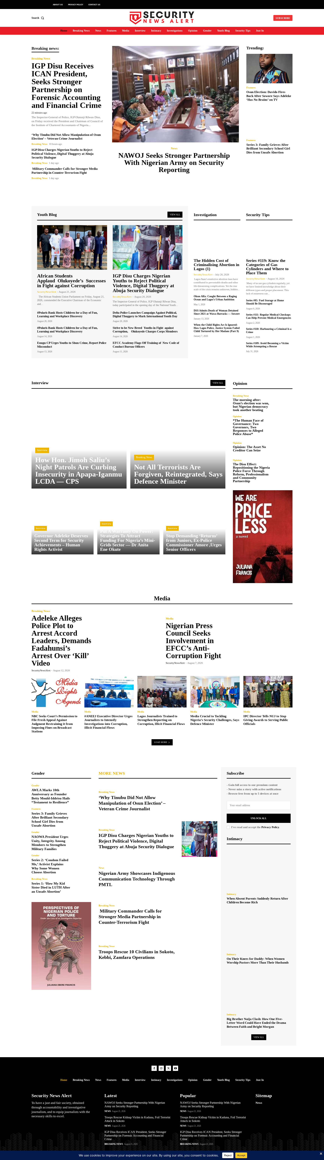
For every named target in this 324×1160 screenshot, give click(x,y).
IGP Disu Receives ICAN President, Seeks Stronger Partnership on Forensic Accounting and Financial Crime (66, 86)
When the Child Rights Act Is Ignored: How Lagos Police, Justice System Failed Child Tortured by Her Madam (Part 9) (217, 328)
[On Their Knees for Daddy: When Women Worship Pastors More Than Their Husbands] (259, 929)
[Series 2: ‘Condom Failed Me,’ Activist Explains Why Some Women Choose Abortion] (82, 863)
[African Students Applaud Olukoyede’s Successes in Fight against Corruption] (72, 247)
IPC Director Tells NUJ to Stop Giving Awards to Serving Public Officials (265, 720)
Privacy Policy (270, 827)
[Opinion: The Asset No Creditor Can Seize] (283, 447)
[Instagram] (161, 1068)
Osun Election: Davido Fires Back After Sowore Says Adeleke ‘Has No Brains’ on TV (268, 95)
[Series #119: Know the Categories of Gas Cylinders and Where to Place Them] (269, 240)
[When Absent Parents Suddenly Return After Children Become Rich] (259, 869)
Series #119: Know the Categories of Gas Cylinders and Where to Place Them (267, 266)
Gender (35, 785)
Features (251, 87)
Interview (42, 450)
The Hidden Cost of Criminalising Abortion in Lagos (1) (216, 264)
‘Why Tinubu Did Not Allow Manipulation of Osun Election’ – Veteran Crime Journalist (66, 136)
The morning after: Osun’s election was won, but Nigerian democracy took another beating (251, 405)
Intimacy (231, 894)
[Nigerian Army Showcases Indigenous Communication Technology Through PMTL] (199, 877)
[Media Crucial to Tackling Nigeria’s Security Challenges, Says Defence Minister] (214, 691)
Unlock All (259, 818)
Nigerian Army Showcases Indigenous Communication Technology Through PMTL (137, 879)
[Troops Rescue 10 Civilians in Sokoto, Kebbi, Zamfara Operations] (199, 953)
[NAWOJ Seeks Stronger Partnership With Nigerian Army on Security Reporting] (175, 94)
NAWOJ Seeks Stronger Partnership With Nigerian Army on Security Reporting (174, 162)
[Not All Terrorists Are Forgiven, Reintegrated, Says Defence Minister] (177, 441)
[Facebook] (154, 1068)
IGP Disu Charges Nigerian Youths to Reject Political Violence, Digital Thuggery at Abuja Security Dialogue (63, 153)
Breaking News (41, 58)
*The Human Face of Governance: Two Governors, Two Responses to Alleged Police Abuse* (248, 427)
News (174, 148)
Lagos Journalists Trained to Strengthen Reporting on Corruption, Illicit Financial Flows (161, 720)
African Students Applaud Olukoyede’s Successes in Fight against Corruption (71, 280)
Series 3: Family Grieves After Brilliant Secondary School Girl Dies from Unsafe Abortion (268, 148)
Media (169, 618)
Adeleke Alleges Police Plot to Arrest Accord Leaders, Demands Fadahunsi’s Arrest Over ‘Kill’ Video (61, 640)
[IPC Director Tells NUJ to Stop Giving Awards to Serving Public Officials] (267, 691)
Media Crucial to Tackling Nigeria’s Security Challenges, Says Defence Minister (214, 720)
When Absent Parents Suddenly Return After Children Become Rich (257, 900)
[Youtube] (175, 1068)
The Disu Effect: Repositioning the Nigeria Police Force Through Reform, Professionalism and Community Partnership (251, 472)
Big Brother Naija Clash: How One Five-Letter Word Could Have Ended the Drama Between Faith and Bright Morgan (256, 1022)
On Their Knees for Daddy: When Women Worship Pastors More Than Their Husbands (258, 960)
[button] (39, 18)
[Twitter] (168, 1068)
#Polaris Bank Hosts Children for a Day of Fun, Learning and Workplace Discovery (67, 314)
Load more (160, 742)
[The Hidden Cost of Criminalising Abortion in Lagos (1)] (217, 240)
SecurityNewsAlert (46, 291)
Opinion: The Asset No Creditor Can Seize (249, 448)
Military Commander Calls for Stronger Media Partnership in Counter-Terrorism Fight (65, 170)
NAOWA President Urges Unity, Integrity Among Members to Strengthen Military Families (50, 843)
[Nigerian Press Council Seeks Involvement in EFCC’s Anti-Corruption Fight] (260, 640)
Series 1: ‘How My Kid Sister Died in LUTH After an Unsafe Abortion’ (51, 887)
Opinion (237, 416)
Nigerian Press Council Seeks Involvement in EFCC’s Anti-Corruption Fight (193, 640)
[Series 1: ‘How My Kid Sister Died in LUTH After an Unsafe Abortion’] (82, 886)
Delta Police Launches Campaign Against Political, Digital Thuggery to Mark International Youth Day (145, 314)
